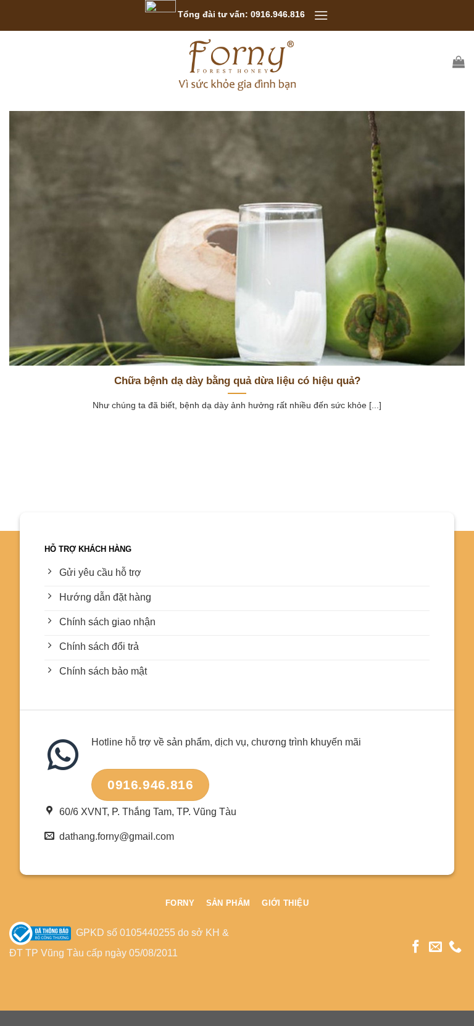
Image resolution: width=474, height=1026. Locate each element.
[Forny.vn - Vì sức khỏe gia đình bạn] (237, 61)
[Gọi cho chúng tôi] (455, 947)
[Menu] (321, 15)
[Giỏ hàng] (458, 61)
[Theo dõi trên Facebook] (415, 947)
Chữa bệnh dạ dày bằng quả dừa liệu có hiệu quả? (237, 381)
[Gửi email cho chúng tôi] (435, 947)
